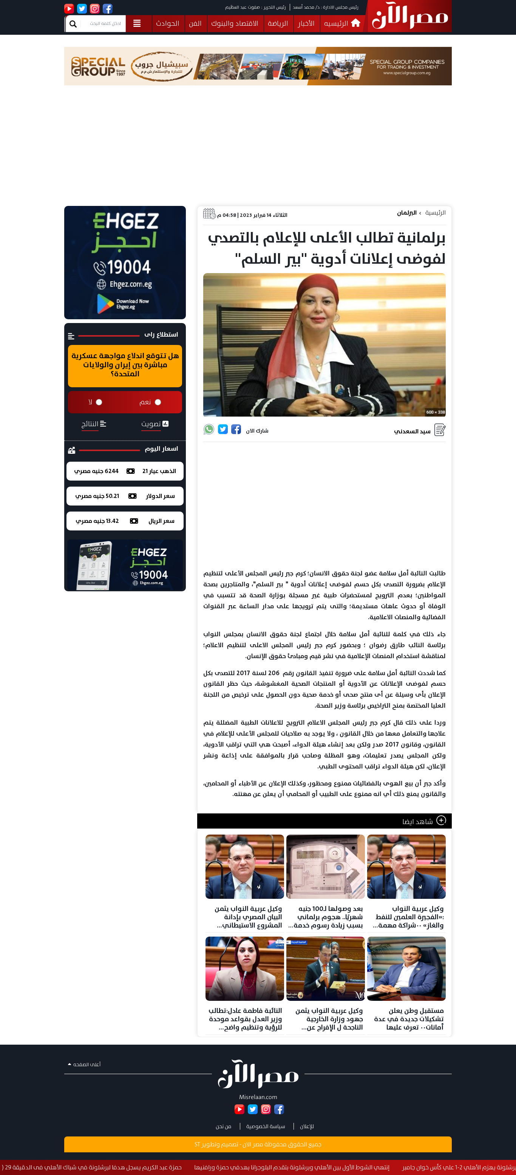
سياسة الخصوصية (265, 1126)
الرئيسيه (337, 23)
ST (197, 1144)
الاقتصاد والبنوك (234, 23)
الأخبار (306, 23)
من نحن (224, 1126)
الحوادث (167, 23)
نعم (145, 402)
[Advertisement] (258, 149)
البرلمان (407, 212)
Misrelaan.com (258, 1097)
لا (90, 402)
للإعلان (307, 1126)
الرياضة (278, 23)
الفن (195, 23)
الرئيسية (435, 212)
